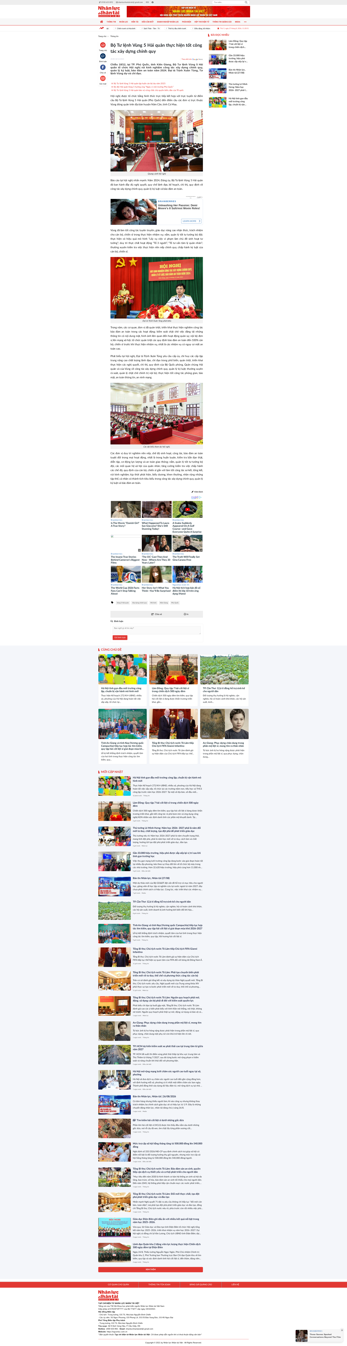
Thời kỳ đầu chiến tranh (157, 29)
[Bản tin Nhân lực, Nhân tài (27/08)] (114, 886)
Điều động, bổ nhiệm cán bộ (185, 29)
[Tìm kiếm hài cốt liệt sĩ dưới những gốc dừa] (114, 1128)
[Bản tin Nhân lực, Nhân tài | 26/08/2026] (114, 1105)
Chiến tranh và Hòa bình (106, 29)
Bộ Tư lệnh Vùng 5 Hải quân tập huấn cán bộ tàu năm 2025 (139, 84)
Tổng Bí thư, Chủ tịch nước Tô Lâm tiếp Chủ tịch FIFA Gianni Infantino (173, 744)
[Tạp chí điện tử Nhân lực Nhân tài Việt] (111, 12)
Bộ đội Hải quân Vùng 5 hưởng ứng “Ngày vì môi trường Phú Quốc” (143, 87)
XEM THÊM (151, 1269)
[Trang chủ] (101, 21)
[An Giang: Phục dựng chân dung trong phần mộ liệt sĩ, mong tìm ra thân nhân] (224, 724)
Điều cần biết (146, 871)
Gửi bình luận (120, 637)
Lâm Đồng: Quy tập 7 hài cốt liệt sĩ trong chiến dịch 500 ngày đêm (170, 690)
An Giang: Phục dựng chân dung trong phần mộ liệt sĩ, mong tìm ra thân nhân (223, 744)
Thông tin (103, 681)
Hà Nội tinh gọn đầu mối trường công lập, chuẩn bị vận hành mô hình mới (121, 690)
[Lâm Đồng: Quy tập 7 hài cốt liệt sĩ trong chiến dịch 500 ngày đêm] (173, 669)
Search (246, 2)
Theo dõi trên (186, 59)
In (187, 614)
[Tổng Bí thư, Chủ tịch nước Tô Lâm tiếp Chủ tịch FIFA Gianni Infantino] (173, 724)
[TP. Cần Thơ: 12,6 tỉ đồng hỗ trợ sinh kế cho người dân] (224, 669)
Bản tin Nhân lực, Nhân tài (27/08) (151, 878)
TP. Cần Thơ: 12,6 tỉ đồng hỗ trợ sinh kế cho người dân (224, 690)
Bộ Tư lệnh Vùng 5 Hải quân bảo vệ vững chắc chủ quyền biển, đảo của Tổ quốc (148, 90)
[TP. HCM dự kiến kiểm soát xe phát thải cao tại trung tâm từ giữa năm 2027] (114, 1054)
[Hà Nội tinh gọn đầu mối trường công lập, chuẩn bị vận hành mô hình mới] (122, 669)
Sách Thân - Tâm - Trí (132, 29)
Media (144, 893)
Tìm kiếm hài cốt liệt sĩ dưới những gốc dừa (160, 1120)
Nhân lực (144, 846)
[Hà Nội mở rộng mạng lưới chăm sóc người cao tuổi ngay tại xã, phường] (114, 1080)
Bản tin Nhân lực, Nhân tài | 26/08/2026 (154, 1096)
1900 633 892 (112, 1329)
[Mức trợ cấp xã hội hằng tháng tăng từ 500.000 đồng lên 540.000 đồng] (114, 1152)
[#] (188, 11)
